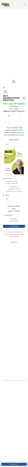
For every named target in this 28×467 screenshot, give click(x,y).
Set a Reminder (14, 226)
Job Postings (17, 234)
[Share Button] (24, 98)
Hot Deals (11, 234)
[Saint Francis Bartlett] (5, 389)
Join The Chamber (15, 236)
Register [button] (13, 464)
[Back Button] (3, 88)
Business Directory (8, 232)
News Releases (16, 232)
